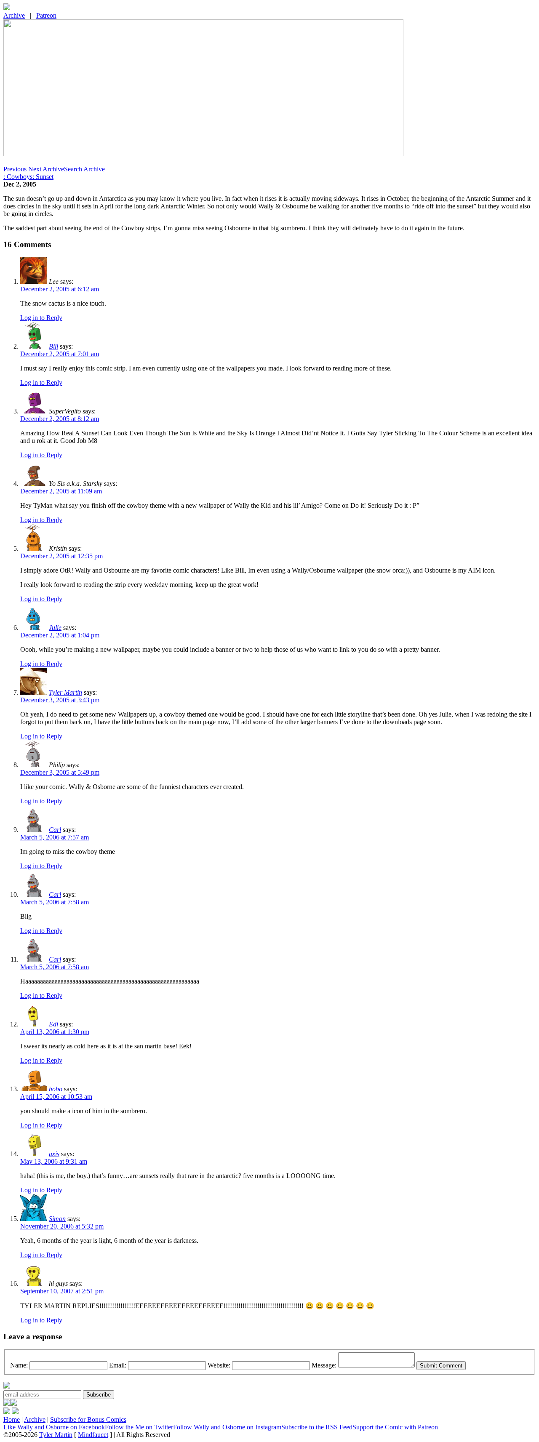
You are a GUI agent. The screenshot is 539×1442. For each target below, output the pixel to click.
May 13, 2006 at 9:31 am (53, 1161)
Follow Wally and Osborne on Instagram (227, 1427)
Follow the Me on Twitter (139, 1427)
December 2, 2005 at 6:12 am (59, 289)
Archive (14, 15)
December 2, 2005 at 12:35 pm (61, 556)
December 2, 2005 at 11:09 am (61, 491)
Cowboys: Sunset (28, 176)
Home (11, 1419)
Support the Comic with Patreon (395, 1427)
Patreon (46, 15)
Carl (55, 829)
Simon (57, 1218)
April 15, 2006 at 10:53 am (56, 1096)
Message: (324, 1365)
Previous (15, 169)
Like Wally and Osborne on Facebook (54, 1427)
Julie (55, 627)
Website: (219, 1365)
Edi (53, 1024)
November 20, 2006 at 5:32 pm (62, 1226)
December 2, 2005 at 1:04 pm (59, 635)
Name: (19, 1365)
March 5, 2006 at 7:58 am (54, 902)
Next (34, 169)
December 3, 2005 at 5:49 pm (59, 772)
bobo (55, 1089)
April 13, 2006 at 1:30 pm (54, 1031)
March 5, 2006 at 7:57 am (54, 837)
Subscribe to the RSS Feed (316, 1427)
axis (54, 1153)
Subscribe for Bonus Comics (88, 1419)
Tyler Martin (65, 692)
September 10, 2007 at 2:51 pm (62, 1291)
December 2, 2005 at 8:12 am (59, 418)
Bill (53, 346)
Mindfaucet (93, 1434)
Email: (117, 1365)
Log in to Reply (41, 317)
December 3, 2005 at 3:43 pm (59, 700)
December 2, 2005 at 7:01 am (59, 353)
